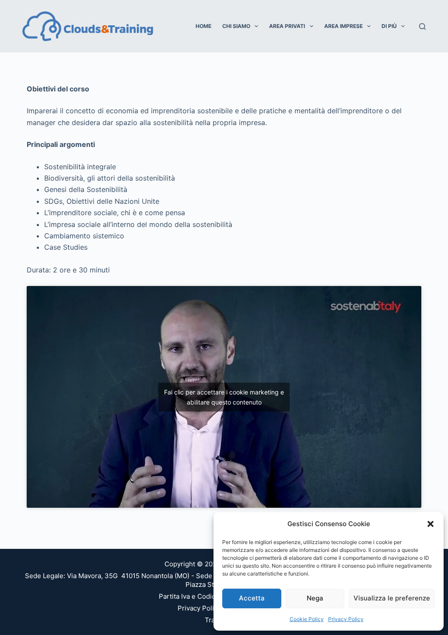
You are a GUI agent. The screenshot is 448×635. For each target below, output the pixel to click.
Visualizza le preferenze (392, 598)
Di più (389, 26)
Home (203, 26)
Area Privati (287, 26)
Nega (315, 598)
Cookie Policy (307, 619)
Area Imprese (343, 26)
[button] (430, 524)
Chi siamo (236, 26)
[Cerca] (422, 26)
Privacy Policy (346, 619)
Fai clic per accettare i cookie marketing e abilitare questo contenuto (224, 397)
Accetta (252, 598)
